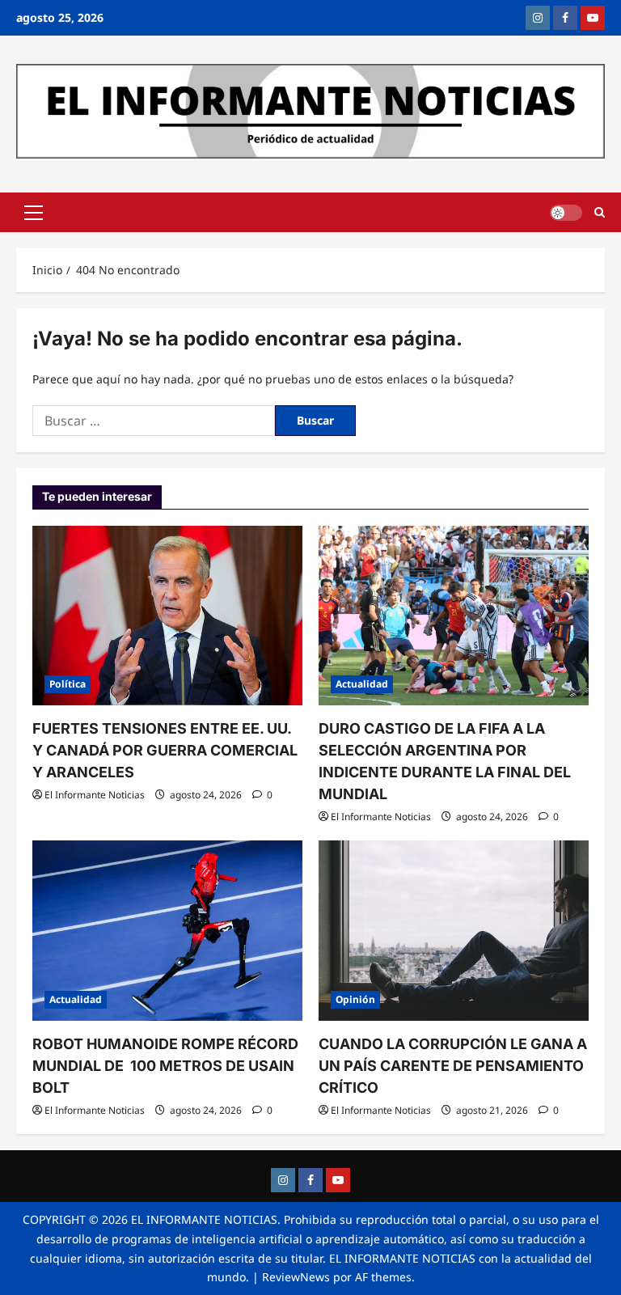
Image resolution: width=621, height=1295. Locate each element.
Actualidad (362, 684)
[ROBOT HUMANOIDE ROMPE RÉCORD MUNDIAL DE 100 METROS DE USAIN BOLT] (167, 930)
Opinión (355, 999)
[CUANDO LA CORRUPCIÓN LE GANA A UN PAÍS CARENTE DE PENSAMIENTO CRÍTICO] (454, 930)
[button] (33, 213)
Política (67, 684)
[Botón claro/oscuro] (566, 213)
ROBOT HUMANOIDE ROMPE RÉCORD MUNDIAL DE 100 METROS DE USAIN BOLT (165, 1065)
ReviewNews (296, 1276)
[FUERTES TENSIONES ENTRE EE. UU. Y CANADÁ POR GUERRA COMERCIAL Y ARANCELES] (167, 616)
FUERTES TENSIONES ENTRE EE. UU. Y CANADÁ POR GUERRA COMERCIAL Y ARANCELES (165, 750)
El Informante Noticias (94, 795)
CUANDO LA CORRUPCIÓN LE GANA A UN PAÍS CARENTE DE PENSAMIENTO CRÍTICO (453, 1065)
